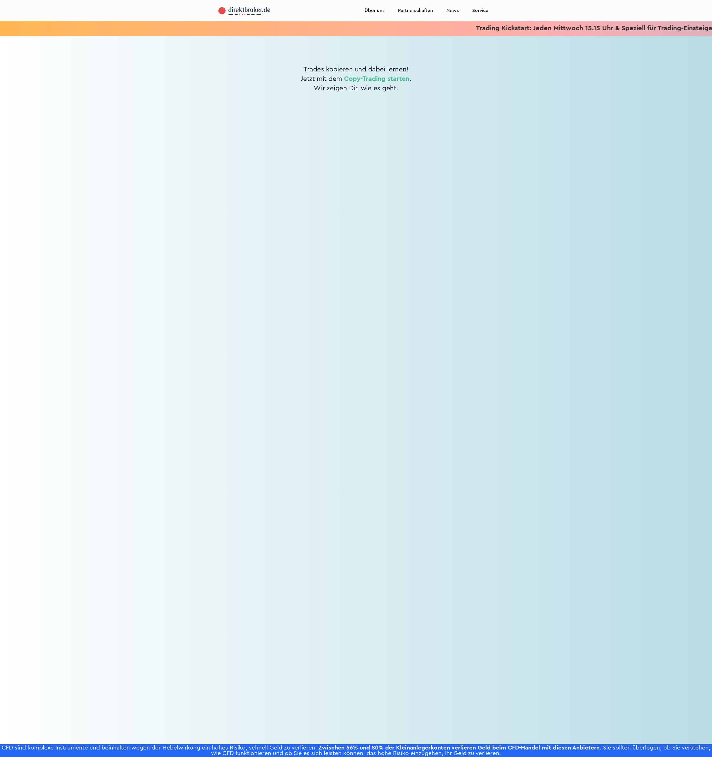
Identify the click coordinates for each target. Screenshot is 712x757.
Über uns (375, 10)
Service (480, 10)
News (452, 10)
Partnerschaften (415, 10)
